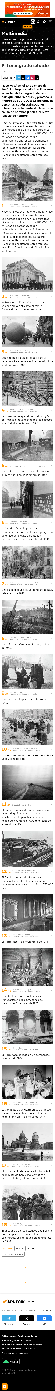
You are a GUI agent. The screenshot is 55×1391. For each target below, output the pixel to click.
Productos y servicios (12, 1340)
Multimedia (7, 1248)
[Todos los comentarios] (5, 1386)
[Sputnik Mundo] (9, 23)
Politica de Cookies (33, 1344)
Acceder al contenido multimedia (23, 206)
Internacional (29, 1310)
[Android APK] (10, 1361)
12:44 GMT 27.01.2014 (12, 71)
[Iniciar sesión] (38, 22)
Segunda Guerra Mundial (13, 1254)
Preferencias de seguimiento (16, 1352)
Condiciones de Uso (27, 1336)
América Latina (10, 1310)
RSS (35, 1348)
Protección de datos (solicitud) (17, 1348)
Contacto (28, 1340)
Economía (46, 1310)
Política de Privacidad (12, 1344)
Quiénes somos (9, 1336)
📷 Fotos (19, 1248)
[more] (51, 206)
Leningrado (31, 1248)
